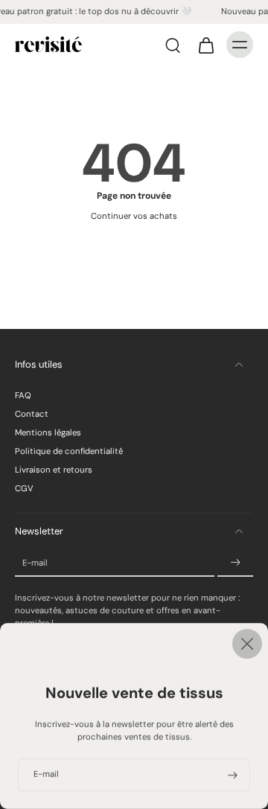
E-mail (35, 563)
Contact (31, 414)
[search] (172, 45)
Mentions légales (48, 432)
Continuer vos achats (134, 216)
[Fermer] (134, 644)
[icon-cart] (205, 45)
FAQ (23, 395)
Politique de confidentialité (69, 451)
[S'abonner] (235, 563)
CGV (24, 488)
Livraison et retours (53, 470)
